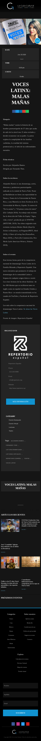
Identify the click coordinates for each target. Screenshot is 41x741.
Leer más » (3, 552)
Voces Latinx (11, 463)
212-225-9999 (14, 372)
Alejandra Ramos (17, 440)
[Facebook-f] (13, 724)
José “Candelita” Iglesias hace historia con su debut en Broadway (10, 546)
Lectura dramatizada (14, 449)
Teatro (11, 431)
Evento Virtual (13, 423)
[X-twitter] (23, 724)
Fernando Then (11, 445)
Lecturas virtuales (13, 454)
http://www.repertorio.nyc (17, 388)
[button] (30, 15)
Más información (20, 402)
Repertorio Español (13, 458)
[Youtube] (28, 724)
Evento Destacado (15, 420)
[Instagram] (18, 724)
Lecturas (12, 427)
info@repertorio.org (15, 380)
